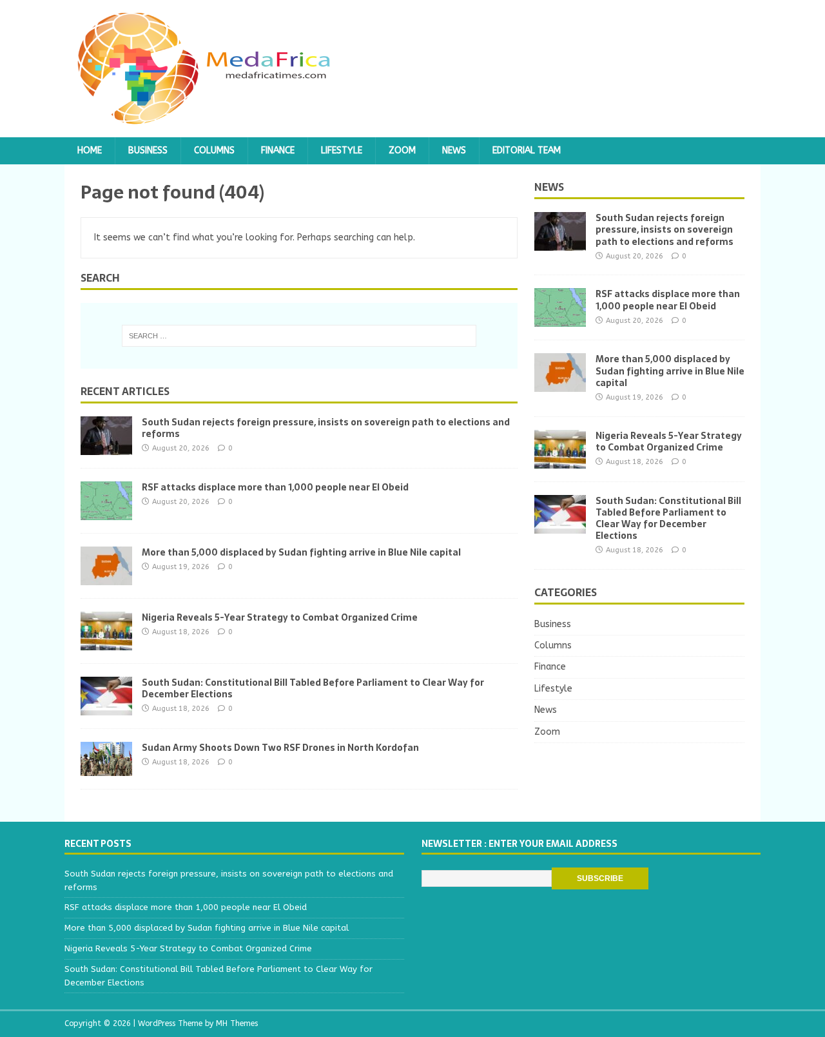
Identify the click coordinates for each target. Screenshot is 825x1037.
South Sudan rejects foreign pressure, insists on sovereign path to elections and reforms (326, 428)
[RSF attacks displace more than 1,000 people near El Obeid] (106, 512)
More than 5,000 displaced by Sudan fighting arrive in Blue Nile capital (301, 552)
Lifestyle (341, 150)
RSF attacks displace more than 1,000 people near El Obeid (275, 487)
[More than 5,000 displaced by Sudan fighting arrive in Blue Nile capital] (106, 577)
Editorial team (526, 150)
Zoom (402, 150)
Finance (278, 150)
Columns (214, 150)
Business (148, 150)
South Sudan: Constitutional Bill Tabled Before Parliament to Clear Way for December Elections (313, 688)
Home (89, 150)
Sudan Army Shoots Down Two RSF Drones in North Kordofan (280, 748)
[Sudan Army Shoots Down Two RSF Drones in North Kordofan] (106, 767)
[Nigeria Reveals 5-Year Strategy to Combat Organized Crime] (106, 642)
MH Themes (237, 1023)
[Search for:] (299, 336)
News (454, 150)
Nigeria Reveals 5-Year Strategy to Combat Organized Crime (280, 617)
